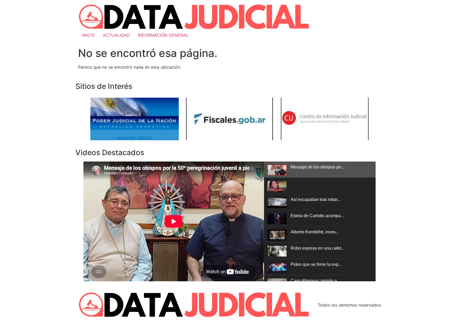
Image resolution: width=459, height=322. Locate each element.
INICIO (88, 35)
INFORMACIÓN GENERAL (163, 35)
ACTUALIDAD (116, 35)
